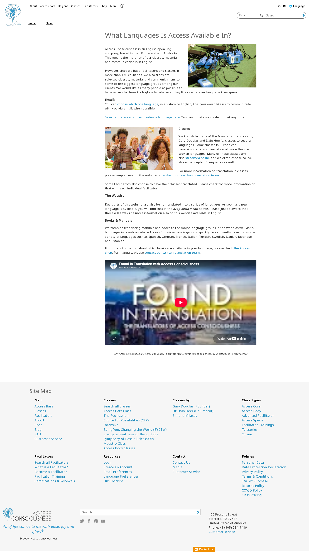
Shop (104, 6)
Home (32, 23)
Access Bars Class (117, 411)
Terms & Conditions (257, 476)
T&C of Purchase (255, 481)
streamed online (197, 158)
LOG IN (281, 6)
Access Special (253, 420)
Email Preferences (118, 472)
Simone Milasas (185, 415)
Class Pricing (252, 495)
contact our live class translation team (190, 175)
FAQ (38, 434)
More (113, 6)
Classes (76, 6)
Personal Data (253, 462)
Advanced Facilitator (258, 415)
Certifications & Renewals (55, 481)
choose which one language (137, 104)
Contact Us (181, 462)
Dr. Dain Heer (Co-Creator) (193, 411)
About (33, 6)
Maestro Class (115, 443)
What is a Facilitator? (51, 467)
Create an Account (118, 467)
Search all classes (117, 406)
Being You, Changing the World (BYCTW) (135, 429)
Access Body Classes (119, 448)
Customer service (222, 532)
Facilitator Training (50, 476)
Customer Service (48, 439)
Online (247, 434)
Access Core (251, 406)
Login (108, 462)
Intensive (111, 425)
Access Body (251, 411)
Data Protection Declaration (264, 467)
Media (177, 467)
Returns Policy (253, 486)
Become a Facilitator (51, 472)
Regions (63, 6)
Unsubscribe (114, 481)
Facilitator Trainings (258, 425)
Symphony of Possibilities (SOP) (129, 439)
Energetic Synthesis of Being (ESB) (131, 434)
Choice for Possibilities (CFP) (126, 420)
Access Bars (47, 6)
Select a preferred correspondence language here (142, 117)
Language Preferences (121, 476)
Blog (38, 429)
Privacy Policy (252, 472)
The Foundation (116, 415)
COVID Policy (252, 490)
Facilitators (91, 6)
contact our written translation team (172, 252)
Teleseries (250, 429)
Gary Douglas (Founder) (191, 406)
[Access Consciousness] (13, 15)
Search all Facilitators (52, 462)
